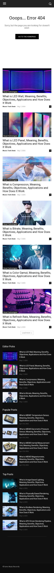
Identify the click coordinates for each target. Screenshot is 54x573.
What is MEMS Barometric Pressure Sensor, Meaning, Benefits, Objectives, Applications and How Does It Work (35, 431)
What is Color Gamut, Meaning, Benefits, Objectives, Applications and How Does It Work (27, 276)
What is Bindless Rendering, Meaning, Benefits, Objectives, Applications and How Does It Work (34, 510)
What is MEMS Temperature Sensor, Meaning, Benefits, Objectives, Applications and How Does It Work (34, 417)
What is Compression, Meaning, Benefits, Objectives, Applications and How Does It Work (25, 188)
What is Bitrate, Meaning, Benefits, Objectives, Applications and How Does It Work (26, 232)
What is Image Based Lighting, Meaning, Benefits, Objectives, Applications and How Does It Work (33, 482)
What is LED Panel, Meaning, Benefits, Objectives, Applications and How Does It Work (26, 144)
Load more (26, 333)
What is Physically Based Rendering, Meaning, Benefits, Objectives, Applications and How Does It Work (34, 496)
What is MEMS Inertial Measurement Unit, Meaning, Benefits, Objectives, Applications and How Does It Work (34, 445)
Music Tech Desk (9, 106)
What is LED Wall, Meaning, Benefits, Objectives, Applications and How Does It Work (26, 100)
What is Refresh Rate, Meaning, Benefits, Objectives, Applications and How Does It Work (27, 320)
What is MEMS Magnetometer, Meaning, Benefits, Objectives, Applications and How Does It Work (33, 459)
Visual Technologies (10, 92)
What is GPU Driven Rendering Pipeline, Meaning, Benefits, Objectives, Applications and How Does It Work (35, 523)
